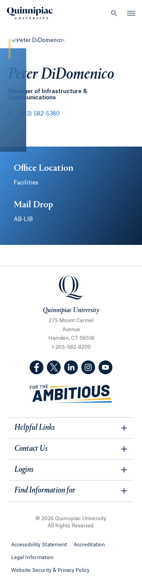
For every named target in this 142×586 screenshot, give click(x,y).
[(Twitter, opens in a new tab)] (54, 367)
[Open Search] (114, 13)
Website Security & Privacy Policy (50, 570)
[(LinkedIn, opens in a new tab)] (71, 367)
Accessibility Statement (39, 545)
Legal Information (32, 557)
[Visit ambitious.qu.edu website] (71, 394)
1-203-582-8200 (71, 347)
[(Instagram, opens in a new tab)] (88, 367)
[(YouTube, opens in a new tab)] (105, 367)
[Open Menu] (131, 13)
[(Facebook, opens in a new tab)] (36, 367)
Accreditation (89, 545)
